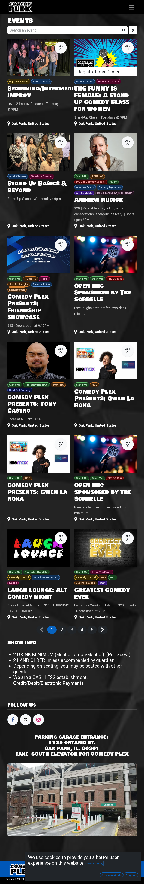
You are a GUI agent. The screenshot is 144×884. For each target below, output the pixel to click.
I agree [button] (130, 875)
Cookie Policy (94, 863)
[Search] (124, 30)
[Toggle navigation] (132, 7)
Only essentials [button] (111, 875)
